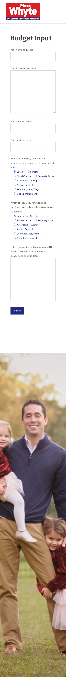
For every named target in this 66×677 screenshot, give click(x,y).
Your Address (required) (23, 68)
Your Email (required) (21, 140)
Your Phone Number (21, 121)
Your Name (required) (21, 49)
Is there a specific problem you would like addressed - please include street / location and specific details (32, 251)
